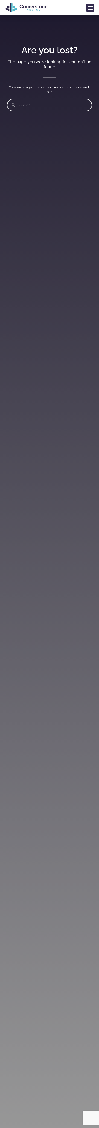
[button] (90, 8)
